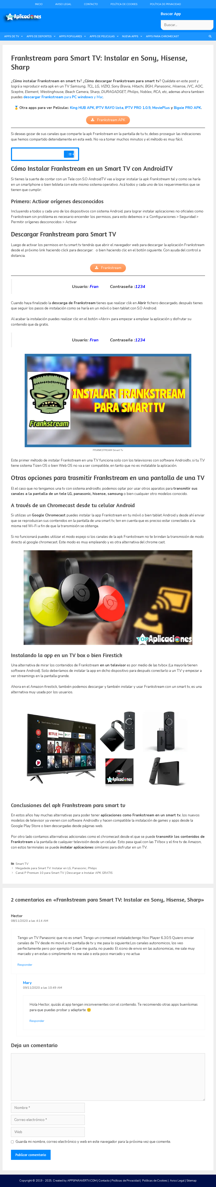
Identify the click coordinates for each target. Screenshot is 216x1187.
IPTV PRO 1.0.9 (137, 107)
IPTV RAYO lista (109, 107)
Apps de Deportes (39, 36)
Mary (27, 982)
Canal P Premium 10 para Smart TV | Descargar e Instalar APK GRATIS (64, 873)
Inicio (39, 4)
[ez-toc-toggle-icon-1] (69, 154)
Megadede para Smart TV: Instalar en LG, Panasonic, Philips (56, 868)
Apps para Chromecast (162, 36)
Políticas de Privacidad (126, 1181)
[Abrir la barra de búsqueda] (210, 36)
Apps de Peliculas (102, 36)
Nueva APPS (130, 36)
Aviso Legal (63, 4)
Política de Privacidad (165, 4)
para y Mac (63, 97)
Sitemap (191, 1181)
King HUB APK (82, 107)
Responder (25, 965)
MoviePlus (161, 107)
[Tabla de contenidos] (71, 154)
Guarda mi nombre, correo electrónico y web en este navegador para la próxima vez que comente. (93, 1141)
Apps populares (70, 36)
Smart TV (22, 864)
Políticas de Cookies (154, 1181)
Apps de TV (11, 36)
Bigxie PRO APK (187, 107)
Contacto (91, 4)
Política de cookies (124, 4)
